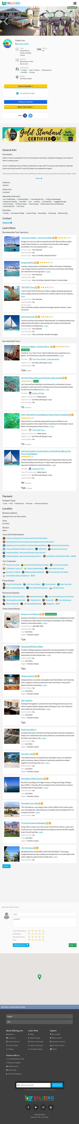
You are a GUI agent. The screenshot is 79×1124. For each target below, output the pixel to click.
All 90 (6, 866)
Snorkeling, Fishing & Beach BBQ (58, 556)
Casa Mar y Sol (27, 754)
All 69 (58, 603)
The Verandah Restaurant (33, 603)
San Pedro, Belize (23, 44)
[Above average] (39, 930)
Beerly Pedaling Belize (35, 568)
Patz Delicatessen (65, 600)
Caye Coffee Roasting (13, 584)
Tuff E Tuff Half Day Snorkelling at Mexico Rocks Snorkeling (44, 415)
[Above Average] (39, 933)
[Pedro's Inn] (25, 116)
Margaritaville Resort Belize (32, 646)
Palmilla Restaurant (37, 596)
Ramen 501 (50, 600)
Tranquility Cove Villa (29, 803)
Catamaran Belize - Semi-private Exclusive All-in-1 (23, 556)
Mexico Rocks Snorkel (59, 549)
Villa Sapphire (26, 700)
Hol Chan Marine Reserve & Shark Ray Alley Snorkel (41, 378)
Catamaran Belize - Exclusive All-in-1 (35, 346)
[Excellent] (43, 930)
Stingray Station (27, 676)
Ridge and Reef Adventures (34, 572)
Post (72, 945)
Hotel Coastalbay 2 (28, 730)
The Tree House (27, 848)
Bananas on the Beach (30, 614)
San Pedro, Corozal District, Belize (13, 1007)
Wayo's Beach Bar (12, 603)
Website (6, 223)
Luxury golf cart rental (56, 568)
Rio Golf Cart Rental (13, 572)
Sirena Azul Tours (28, 317)
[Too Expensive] (29, 939)
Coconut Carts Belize (60, 565)
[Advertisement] (39, 884)
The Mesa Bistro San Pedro (15, 600)
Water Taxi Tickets (25, 107)
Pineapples (50, 603)
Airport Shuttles (26, 102)
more (51, 247)
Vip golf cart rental (12, 565)
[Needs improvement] (32, 930)
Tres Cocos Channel (33, 584)
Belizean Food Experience (60, 545)
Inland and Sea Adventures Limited (36, 565)
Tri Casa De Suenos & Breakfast (33, 823)
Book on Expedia (24, 86)
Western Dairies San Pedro (15, 596)
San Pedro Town (58, 588)
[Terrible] (29, 930)
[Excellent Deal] (43, 939)
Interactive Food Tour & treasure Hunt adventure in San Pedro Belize (30, 542)
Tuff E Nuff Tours (28, 287)
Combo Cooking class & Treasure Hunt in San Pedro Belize (26, 538)
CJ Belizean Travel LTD (14, 568)
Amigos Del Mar (27, 262)
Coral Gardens (50, 584)
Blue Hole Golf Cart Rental (58, 572)
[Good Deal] (39, 939)
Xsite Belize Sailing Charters (32, 779)
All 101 (73, 556)
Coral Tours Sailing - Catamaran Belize (36, 238)
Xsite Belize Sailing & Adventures (17, 575)
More (38, 178)
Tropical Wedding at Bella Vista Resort (20, 549)
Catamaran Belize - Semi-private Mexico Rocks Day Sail (25, 552)
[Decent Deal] (36, 939)
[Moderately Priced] (32, 939)
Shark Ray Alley (65, 584)
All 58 (33, 575)
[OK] (36, 930)
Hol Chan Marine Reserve (39, 588)
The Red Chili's (35, 600)
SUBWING (42, 549)
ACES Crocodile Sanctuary (15, 588)
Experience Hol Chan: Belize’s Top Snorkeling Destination (26, 545)
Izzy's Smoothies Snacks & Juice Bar (61, 596)
